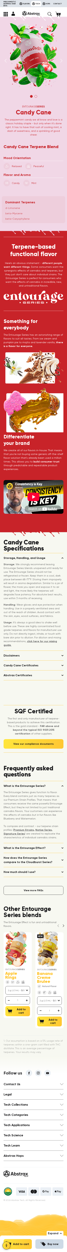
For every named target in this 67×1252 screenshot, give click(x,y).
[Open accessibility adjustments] (6, 1245)
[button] (50, 14)
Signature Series (14, 833)
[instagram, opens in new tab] (38, 1073)
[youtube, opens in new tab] (47, 1073)
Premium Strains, (24, 829)
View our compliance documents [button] (33, 743)
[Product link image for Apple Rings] (15, 949)
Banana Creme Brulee (45, 977)
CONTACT (57, 4)
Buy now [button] (53, 1244)
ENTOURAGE (33, 106)
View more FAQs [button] (33, 890)
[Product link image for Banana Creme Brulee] (47, 949)
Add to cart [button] (21, 1244)
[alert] (18, 1000)
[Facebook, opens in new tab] (29, 1073)
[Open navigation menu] (6, 14)
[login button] (13, 14)
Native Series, (44, 829)
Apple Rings (11, 975)
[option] (33, 55)
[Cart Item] (59, 14)
